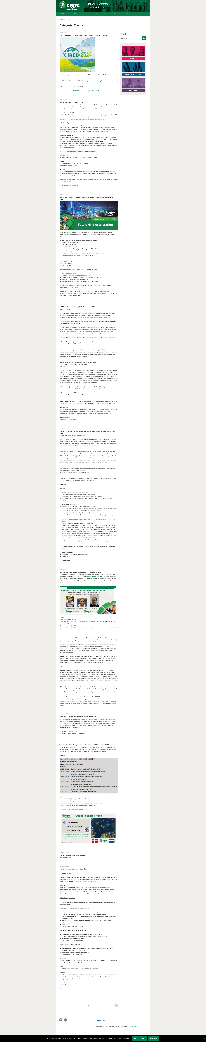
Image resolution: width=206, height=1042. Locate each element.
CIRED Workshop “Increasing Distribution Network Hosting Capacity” (83, 35)
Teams (64, 346)
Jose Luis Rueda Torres (67, 801)
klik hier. (69, 873)
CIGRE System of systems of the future (72, 855)
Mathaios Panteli (69, 621)
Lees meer (153, 1038)
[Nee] (204, 1038)
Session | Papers (118, 14)
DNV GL (98, 805)
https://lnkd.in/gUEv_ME (70, 731)
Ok (135, 1038)
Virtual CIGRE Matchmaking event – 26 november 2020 (78, 717)
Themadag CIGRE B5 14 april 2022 (71, 102)
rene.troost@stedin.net (105, 413)
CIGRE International (77, 14)
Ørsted (100, 803)
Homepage (62, 19)
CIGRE (94, 719)
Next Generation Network (93, 14)
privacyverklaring (134, 1026)
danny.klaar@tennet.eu (80, 435)
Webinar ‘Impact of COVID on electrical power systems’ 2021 (80, 572)
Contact (142, 14)
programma (69, 151)
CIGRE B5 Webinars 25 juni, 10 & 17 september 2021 (77, 307)
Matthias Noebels (83, 621)
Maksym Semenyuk (66, 805)
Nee (143, 1038)
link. (68, 259)
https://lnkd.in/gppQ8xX (72, 747)
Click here (62, 809)
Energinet (87, 799)
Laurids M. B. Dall (65, 799)
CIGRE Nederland (64, 14)
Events (129, 14)
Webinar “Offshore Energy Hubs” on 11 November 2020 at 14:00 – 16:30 (84, 745)
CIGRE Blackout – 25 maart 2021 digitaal (73, 869)
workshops (80, 151)
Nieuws (136, 14)
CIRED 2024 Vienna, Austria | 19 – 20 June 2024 (86, 91)
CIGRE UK (79, 576)
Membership (107, 14)
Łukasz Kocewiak (65, 803)
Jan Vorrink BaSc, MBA (69, 628)
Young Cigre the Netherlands (94, 576)
